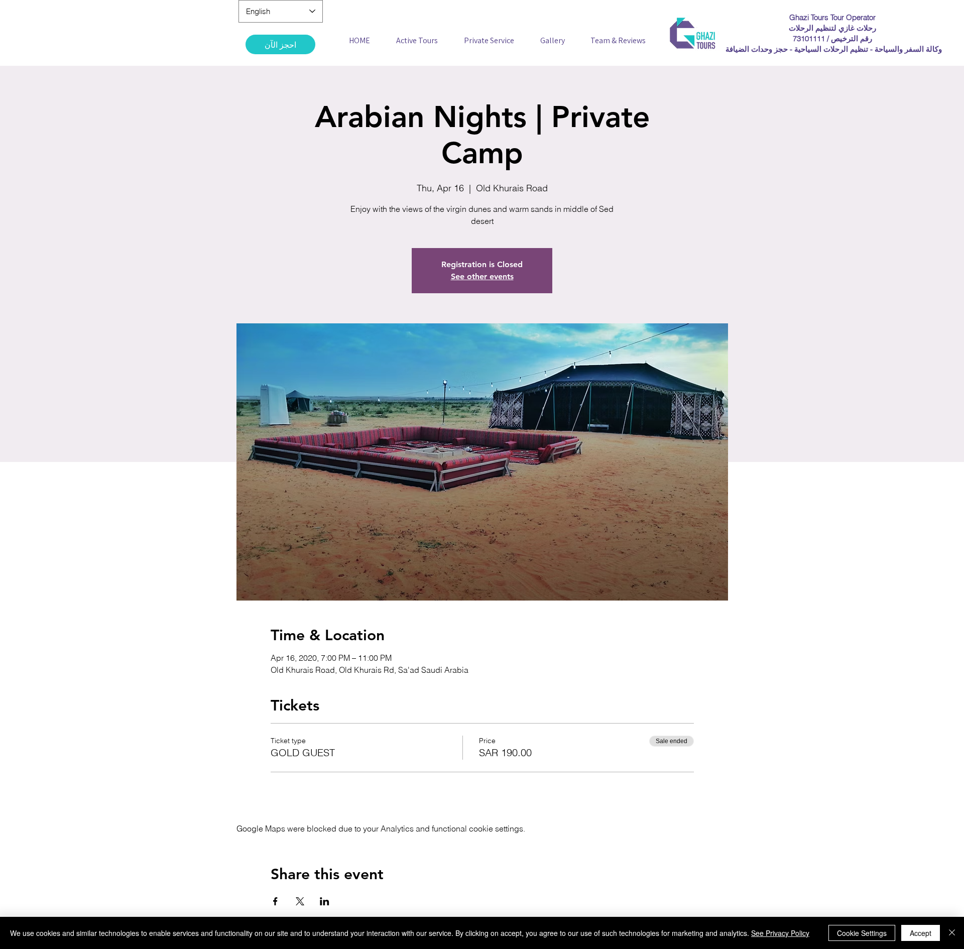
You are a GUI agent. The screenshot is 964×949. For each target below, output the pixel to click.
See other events (482, 276)
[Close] (952, 933)
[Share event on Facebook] (275, 901)
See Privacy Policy (780, 933)
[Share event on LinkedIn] (324, 901)
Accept (920, 933)
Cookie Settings (862, 933)
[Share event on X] (300, 901)
